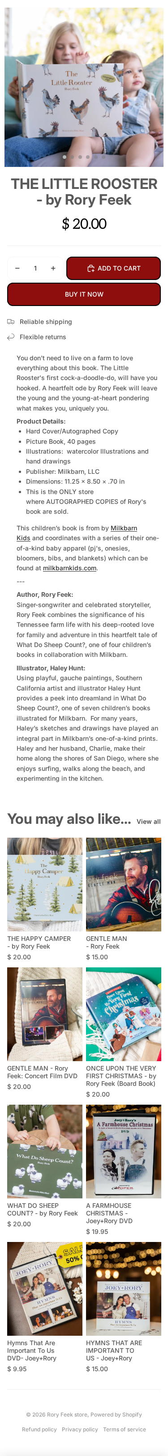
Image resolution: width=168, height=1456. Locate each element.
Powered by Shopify (116, 1414)
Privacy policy (80, 1429)
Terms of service (124, 1429)
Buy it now (84, 294)
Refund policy (39, 1429)
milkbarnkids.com (69, 568)
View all (149, 821)
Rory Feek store (67, 1414)
